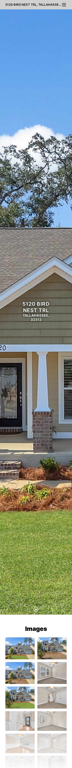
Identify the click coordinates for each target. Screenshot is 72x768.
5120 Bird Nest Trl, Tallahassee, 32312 (33, 4)
